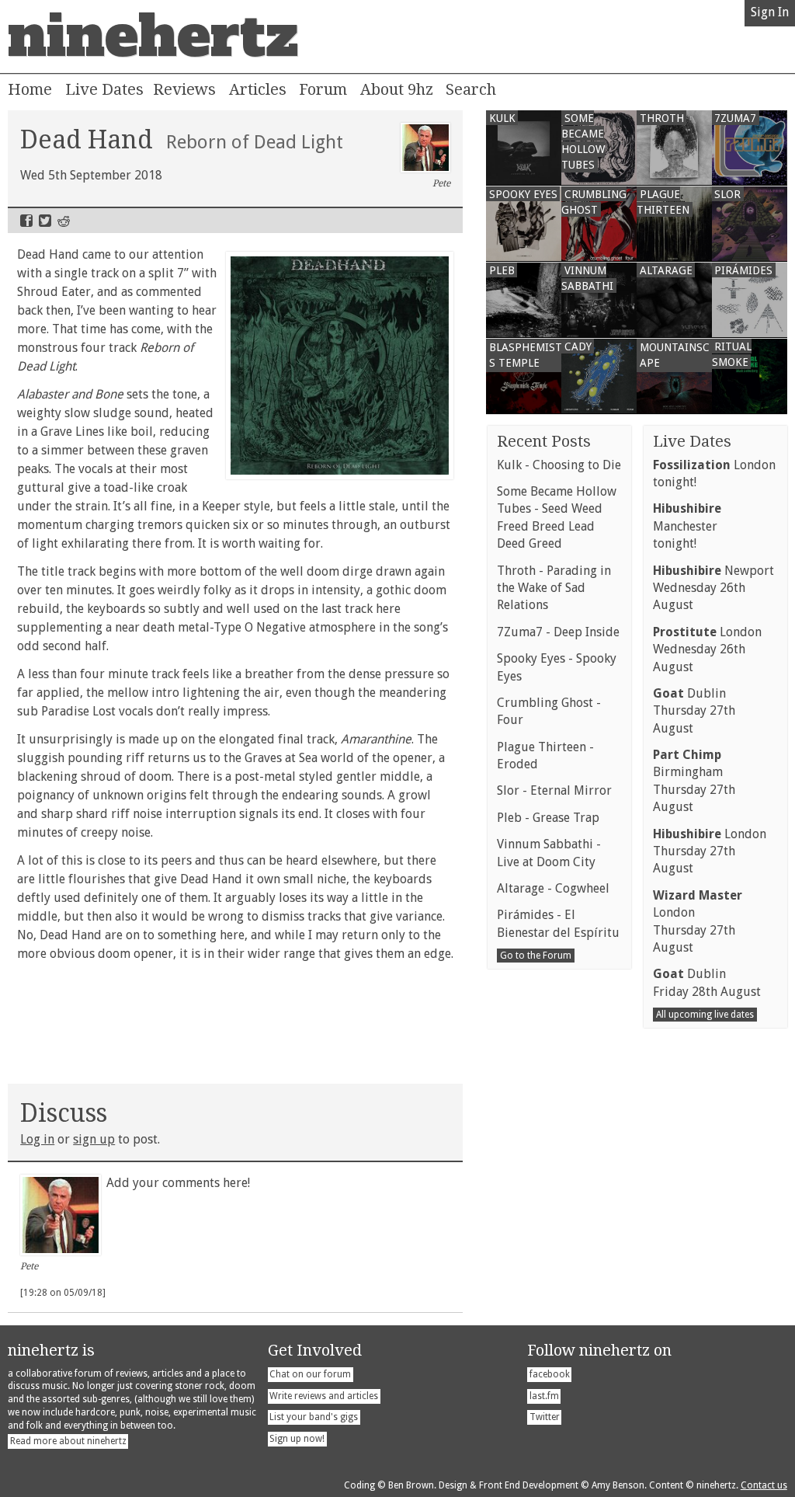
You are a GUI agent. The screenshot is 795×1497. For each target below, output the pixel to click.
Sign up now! (297, 1438)
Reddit (63, 220)
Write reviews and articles (323, 1396)
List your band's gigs (313, 1417)
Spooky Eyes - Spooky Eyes (556, 667)
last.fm (544, 1396)
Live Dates (104, 89)
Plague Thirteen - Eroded (545, 755)
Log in (37, 1139)
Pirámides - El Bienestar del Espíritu (558, 923)
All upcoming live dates (705, 1014)
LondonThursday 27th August (709, 851)
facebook (549, 1374)
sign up (94, 1139)
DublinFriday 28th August (707, 982)
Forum (323, 89)
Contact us (764, 1485)
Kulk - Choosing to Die (559, 465)
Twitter (45, 220)
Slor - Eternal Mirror (554, 790)
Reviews (184, 89)
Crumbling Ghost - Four (549, 711)
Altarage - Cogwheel (553, 888)
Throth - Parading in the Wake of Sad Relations (554, 588)
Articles (257, 89)
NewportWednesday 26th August (713, 588)
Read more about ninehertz (68, 1441)
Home (30, 89)
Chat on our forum (310, 1374)
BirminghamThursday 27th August (694, 780)
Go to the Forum (535, 955)
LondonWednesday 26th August (707, 649)
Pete (441, 183)
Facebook (26, 220)
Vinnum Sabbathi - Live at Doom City (549, 853)
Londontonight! (714, 473)
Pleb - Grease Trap (548, 817)
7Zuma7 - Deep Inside (558, 632)
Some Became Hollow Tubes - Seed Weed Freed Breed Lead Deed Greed (556, 517)
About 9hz (396, 89)
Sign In (770, 12)
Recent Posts (544, 441)
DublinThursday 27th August (694, 711)
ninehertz (153, 36)
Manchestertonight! (687, 526)
